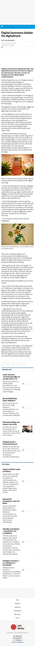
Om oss (17, 618)
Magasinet (17, 603)
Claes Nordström (9, 40)
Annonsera (17, 607)
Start (17, 600)
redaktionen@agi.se (17, 642)
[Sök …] (33, 27)
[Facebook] (13, 591)
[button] (29, 26)
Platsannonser (17, 610)
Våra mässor (17, 614)
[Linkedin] (21, 591)
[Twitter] (17, 591)
